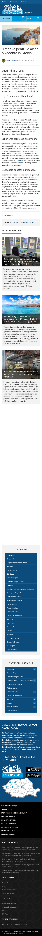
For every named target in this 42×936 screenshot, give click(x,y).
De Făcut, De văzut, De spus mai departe (20, 589)
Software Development (9, 907)
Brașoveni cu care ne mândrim (17, 563)
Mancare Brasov (8, 834)
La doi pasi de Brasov (14, 615)
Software (10, 634)
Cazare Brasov (12, 570)
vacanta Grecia (30, 129)
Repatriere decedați (8, 893)
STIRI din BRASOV (13, 638)
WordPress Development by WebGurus (27, 931)
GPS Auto (5, 914)
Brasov (4, 2)
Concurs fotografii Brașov (15, 581)
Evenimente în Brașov (14, 597)
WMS (3, 910)
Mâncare (10, 619)
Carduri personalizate (9, 890)
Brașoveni (10, 559)
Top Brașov (11, 646)
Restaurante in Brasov (10, 831)
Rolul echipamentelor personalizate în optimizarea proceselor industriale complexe (21, 374)
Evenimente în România (15, 600)
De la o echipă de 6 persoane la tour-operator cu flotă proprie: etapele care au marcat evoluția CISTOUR (21, 261)
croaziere (19, 160)
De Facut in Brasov (8, 820)
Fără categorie (12, 604)
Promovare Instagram (9, 903)
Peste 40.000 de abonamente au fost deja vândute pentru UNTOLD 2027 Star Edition (21, 866)
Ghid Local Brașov (13, 60)
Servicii (31, 222)
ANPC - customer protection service (15, 924)
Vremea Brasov (12, 649)
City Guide (10, 574)
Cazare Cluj (5, 883)
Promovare (13, 2)
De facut (10, 585)
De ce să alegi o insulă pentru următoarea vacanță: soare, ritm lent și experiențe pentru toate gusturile (20, 319)
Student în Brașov (13, 642)
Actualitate (10, 555)
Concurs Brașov (12, 578)
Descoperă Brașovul (14, 593)
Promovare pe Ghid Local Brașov (14, 813)
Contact (23, 2)
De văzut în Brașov (8, 823)
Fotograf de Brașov (13, 608)
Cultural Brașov (8, 816)
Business (15, 222)
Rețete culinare (12, 627)
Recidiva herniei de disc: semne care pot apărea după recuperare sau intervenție (20, 871)
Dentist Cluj (5, 886)
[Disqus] (21, 445)
